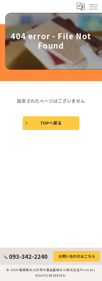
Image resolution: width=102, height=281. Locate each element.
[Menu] (93, 6)
